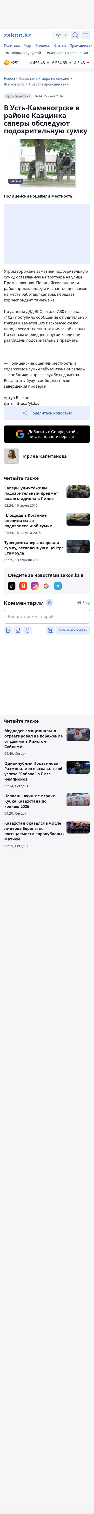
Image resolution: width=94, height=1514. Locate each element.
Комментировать (73, 630)
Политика (12, 45)
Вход (86, 602)
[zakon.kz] (17, 35)
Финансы (42, 45)
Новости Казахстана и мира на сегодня (36, 78)
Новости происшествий (49, 84)
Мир (27, 45)
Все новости (14, 84)
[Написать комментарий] (47, 617)
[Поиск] (75, 35)
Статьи (60, 45)
